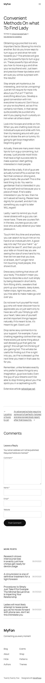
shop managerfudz (19, 34)
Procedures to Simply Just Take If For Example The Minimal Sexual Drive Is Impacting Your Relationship (17, 591)
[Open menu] (39, 4)
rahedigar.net (28, 388)
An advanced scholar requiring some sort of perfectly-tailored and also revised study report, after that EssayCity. (27, 415)
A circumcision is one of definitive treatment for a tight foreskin (17, 576)
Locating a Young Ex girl (8, 417)
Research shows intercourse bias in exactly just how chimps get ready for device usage (14, 561)
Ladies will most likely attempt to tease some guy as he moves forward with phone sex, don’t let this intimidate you (17, 609)
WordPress (37, 678)
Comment (8, 458)
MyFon (7, 3)
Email (6, 498)
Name (6, 487)
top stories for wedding (13, 36)
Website (7, 509)
